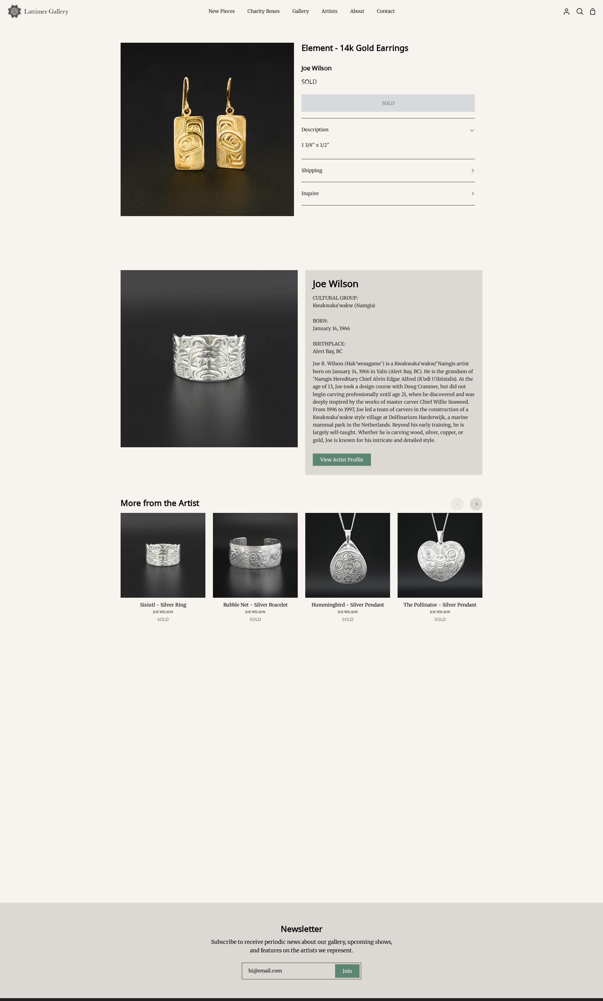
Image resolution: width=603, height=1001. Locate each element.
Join (347, 971)
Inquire (310, 193)
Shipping (312, 170)
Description (315, 130)
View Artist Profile (341, 460)
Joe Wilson (317, 68)
